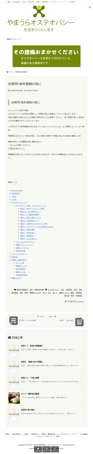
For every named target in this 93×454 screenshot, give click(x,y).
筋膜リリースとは (22, 248)
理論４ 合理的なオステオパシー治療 (33, 224)
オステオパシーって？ (59, 2)
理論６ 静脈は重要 (27, 230)
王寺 (49, 293)
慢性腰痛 (15, 293)
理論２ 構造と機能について (30, 218)
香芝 (72, 296)
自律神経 (79, 293)
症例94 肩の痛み (28, 410)
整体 (21, 293)
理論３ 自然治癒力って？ (29, 221)
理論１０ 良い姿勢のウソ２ (30, 212)
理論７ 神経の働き (27, 233)
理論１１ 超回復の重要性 (29, 214)
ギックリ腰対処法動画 (30, 394)
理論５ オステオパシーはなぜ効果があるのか (37, 227)
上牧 (62, 290)
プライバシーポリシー (19, 254)
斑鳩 (26, 293)
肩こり (55, 293)
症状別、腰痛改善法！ (43, 2)
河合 (44, 293)
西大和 (66, 296)
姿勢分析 (31, 2)
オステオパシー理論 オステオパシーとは (31, 206)
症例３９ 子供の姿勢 (30, 378)
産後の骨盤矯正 (22, 72)
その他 (14, 199)
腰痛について (16, 278)
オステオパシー (53, 290)
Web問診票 (16, 2)
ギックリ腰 (20, 263)
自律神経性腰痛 (21, 275)
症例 (31, 290)
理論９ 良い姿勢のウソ (29, 239)
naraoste (80, 301)
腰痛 (9, 2)
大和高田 (69, 290)
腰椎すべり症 (20, 272)
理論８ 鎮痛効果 (26, 236)
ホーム (10, 72)
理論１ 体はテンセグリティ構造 (32, 208)
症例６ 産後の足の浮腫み (32, 362)
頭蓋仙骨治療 (20, 251)
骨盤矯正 (79, 296)
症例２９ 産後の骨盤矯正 (32, 346)
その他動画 (71, 2)
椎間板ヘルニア (21, 266)
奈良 (75, 290)
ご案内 (24, 2)
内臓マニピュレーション (24, 245)
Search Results (17, 190)
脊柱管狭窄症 (20, 269)
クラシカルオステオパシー (25, 242)
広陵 (80, 290)
